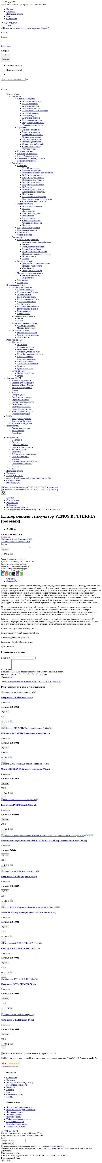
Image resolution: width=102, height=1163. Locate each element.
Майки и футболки (25, 373)
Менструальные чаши (27, 333)
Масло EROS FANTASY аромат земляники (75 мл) (25, 769)
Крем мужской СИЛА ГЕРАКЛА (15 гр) (20, 948)
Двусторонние (28, 211)
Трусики (21, 366)
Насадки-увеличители (32, 266)
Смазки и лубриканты (22, 287)
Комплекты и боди (25, 349)
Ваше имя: (5, 658)
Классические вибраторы (33, 192)
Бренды (9, 1097)
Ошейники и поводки (22, 397)
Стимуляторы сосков (21, 407)
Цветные (26, 225)
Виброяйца (22, 232)
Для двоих (16, 96)
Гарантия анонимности (22, 447)
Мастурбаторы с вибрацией (34, 251)
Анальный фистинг (31, 118)
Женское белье (18, 342)
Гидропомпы (28, 278)
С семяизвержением (31, 220)
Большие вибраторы (31, 170)
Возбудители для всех (21, 418)
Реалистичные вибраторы (34, 196)
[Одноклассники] (6, 574)
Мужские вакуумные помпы (30, 273)
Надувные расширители (33, 122)
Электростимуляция (21, 414)
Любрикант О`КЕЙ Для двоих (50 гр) (19, 876)
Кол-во (4, 544)
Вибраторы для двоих (32, 175)
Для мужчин (17, 237)
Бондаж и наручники (21, 380)
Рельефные (17, 433)
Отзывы (15, 466)
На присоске (28, 216)
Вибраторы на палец (31, 182)
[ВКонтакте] (2, 574)
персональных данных (53, 1146)
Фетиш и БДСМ (13, 378)
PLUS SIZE (22, 344)
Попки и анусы (29, 256)
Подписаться (7, 1143)
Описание (11, 579)
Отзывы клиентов (14, 1094)
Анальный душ (29, 115)
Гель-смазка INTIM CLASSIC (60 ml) (19, 805)
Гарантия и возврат (20, 456)
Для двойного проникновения (36, 263)
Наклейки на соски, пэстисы (30, 354)
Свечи (20, 321)
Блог (8, 16)
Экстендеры (22, 282)
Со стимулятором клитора (34, 201)
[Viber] (17, 574)
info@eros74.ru (13, 483)
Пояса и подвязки (25, 361)
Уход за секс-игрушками (28, 335)
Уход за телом (23, 337)
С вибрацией (28, 268)
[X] (13, 574)
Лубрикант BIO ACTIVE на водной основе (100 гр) (25, 733)
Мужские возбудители (22, 423)
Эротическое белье (14, 340)
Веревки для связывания (23, 383)
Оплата (15, 442)
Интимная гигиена (20, 330)
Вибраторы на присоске (33, 185)
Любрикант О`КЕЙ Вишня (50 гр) (17, 1020)
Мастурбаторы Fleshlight (33, 247)
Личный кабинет (14, 1114)
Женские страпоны (31, 130)
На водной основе (25, 290)
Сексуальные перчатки (27, 364)
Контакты (10, 11)
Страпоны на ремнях (31, 137)
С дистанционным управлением (37, 199)
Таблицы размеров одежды (24, 454)
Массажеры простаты (32, 120)
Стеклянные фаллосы (32, 223)
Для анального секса (26, 297)
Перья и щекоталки (20, 399)
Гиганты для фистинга (27, 154)
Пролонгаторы (23, 313)
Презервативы (12, 426)
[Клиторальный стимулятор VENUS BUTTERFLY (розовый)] (29, 487)
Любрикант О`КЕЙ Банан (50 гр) (17, 697)
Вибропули (27, 187)
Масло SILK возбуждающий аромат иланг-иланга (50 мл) (28, 912)
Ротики (25, 259)
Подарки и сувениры (26, 161)
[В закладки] (3, 493)
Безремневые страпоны (32, 134)
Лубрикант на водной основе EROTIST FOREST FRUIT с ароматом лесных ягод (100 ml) (44, 841)
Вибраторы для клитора (33, 177)
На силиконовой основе (28, 292)
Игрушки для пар (25, 151)
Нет (8, 1161)
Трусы (20, 375)
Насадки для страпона (32, 142)
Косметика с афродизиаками (24, 323)
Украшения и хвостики (32, 125)
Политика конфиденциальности (20, 1109)
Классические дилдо (31, 213)
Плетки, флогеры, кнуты (23, 402)
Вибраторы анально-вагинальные (37, 173)
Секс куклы (22, 280)
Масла (20, 318)
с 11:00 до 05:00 (13, 480)
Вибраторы (22, 165)
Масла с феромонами (26, 328)
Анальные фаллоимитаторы (35, 111)
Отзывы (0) (11, 581)
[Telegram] (10, 574)
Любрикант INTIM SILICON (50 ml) (18, 984)
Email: (4, 1138)
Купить (5, 549)
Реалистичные (28, 218)
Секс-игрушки (13, 94)
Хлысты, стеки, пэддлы (22, 411)
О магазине (11, 19)
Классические (18, 430)
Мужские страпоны (31, 132)
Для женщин (17, 163)
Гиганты (26, 208)
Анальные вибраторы (32, 101)
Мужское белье (18, 371)
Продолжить (7, 677)
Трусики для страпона (32, 139)
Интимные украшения (22, 387)
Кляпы (15, 390)
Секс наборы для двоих (27, 156)
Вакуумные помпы (31, 275)
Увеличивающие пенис (27, 309)
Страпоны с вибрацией (32, 144)
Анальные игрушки (26, 99)
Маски (15, 392)
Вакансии (16, 452)
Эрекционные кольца (32, 270)
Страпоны (21, 127)
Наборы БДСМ (18, 395)
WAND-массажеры (30, 168)
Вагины (25, 244)
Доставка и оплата (14, 14)
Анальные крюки (30, 103)
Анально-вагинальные (32, 206)
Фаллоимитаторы (25, 204)
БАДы (9, 416)
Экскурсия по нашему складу (19, 1082)
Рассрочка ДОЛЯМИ (15, 1126)
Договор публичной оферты (24, 461)
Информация (12, 437)
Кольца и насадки (25, 261)
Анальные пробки (30, 106)
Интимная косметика (16, 285)
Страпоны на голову (31, 146)
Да (3, 1161)
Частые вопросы (19, 449)
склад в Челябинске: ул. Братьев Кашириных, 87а (28, 478)
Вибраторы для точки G (33, 180)
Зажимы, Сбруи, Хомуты (23, 385)
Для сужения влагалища (28, 306)
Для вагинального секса (28, 299)
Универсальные (24, 294)
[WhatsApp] (21, 574)
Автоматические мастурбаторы (36, 242)
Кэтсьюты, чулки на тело (28, 352)
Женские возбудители (21, 421)
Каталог (10, 9)
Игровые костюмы (25, 347)
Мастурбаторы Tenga (31, 249)
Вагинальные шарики (27, 230)
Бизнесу (15, 459)
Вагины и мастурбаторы (28, 239)
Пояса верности (19, 404)
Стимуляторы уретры (21, 409)
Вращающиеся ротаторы (33, 189)
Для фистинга (23, 304)
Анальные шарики (30, 113)
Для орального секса (26, 301)
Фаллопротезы (29, 149)
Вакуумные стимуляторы (28, 227)
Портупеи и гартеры (26, 359)
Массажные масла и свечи (23, 316)
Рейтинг (5, 674)
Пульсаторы (27, 194)
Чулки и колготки (25, 368)
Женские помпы (24, 235)
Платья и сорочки (25, 356)
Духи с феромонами (26, 325)
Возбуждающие (24, 311)
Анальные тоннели (31, 108)
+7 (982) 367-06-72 (9, 23)
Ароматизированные (21, 428)
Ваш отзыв (6, 669)
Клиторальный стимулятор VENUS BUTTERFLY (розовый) (33, 682)
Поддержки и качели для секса (31, 158)
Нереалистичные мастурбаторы (36, 254)
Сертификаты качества (22, 464)
